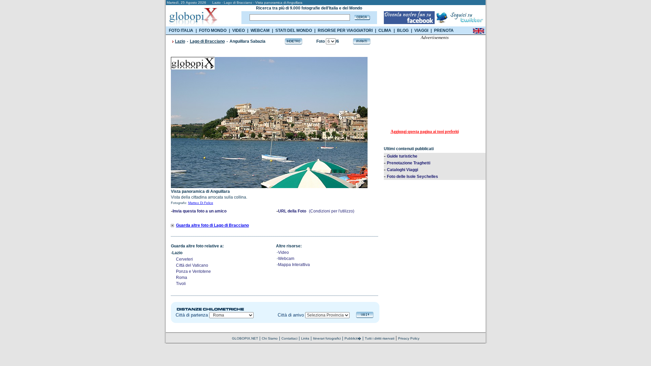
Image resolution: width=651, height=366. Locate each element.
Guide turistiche (402, 156)
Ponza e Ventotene (193, 271)
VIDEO (238, 30)
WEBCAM (260, 30)
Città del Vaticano (192, 265)
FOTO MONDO (212, 30)
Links (305, 338)
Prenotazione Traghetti (408, 163)
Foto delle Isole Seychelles (412, 176)
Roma (181, 277)
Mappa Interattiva (294, 264)
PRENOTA (444, 30)
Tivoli (181, 283)
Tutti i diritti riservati (379, 338)
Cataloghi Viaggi (402, 169)
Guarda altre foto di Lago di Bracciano (212, 225)
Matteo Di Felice (200, 203)
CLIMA (384, 30)
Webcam (286, 258)
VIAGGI (421, 30)
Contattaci (289, 338)
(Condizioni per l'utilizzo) (331, 211)
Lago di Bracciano (207, 41)
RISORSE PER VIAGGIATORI (345, 30)
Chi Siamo (270, 338)
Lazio (180, 41)
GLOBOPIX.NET (245, 338)
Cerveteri (184, 259)
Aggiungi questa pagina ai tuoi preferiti (425, 131)
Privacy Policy (408, 338)
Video (283, 252)
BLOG (403, 30)
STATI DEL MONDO (293, 30)
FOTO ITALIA (181, 30)
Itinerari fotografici (327, 338)
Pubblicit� (352, 338)
